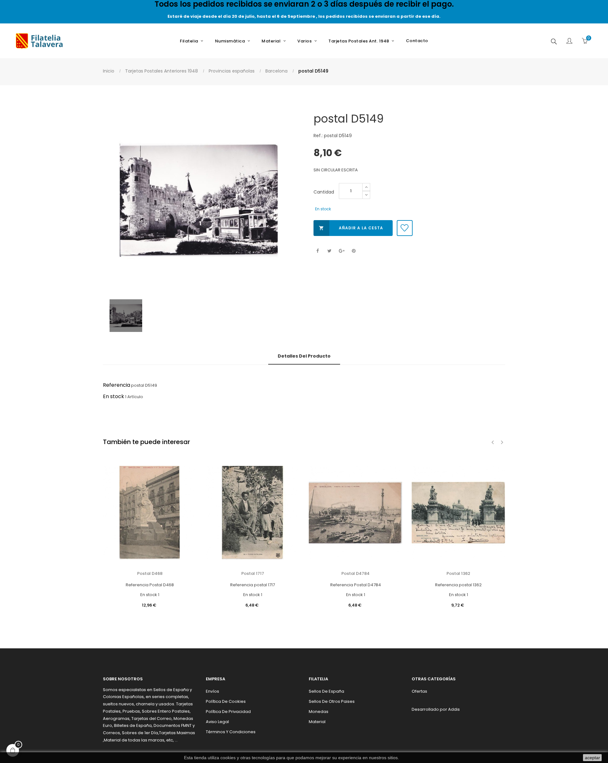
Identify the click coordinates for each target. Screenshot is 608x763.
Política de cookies (226, 701)
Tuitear (329, 251)
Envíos (212, 691)
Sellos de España (326, 691)
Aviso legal (217, 722)
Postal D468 (149, 573)
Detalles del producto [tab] (304, 356)
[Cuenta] (569, 41)
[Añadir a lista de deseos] (405, 228)
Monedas (318, 712)
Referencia (116, 385)
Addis (454, 709)
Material (317, 722)
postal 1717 (252, 573)
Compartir (317, 251)
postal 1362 (458, 573)
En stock (113, 396)
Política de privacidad (228, 712)
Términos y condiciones (231, 732)
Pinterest (354, 251)
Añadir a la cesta (351, 228)
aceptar (592, 757)
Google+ (341, 251)
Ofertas (419, 691)
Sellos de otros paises (332, 701)
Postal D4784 (355, 573)
